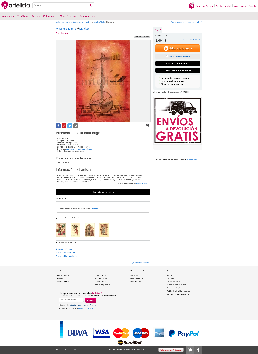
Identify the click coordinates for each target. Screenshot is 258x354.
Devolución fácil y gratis (172, 81)
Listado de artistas (173, 281)
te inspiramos (192, 160)
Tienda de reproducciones (176, 285)
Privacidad (81, 308)
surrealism (70, 149)
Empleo (60, 278)
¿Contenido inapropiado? (141, 263)
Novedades (7, 16)
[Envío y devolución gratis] (177, 121)
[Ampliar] (148, 127)
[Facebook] (198, 350)
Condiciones (91, 308)
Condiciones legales (174, 288)
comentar (94, 208)
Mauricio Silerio (99, 22)
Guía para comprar (101, 278)
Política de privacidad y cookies (178, 291)
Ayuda (219, 6)
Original (157, 30)
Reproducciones (100, 281)
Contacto (170, 278)
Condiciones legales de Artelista (83, 305)
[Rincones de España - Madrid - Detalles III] (106, 230)
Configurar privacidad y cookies (178, 294)
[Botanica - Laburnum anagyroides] (77, 230)
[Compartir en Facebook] (58, 125)
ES (57, 349)
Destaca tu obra (136, 281)
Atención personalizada (172, 84)
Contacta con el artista (103, 192)
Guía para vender (136, 278)
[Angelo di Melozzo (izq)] (63, 230)
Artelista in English (63, 281)
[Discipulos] (103, 81)
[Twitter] (190, 350)
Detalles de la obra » (191, 40)
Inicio (58, 22)
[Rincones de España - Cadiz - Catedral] (92, 230)
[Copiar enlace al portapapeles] (75, 125)
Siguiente (146, 36)
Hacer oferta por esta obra (178, 70)
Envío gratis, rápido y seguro (175, 78)
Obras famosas (68, 16)
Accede (252, 6)
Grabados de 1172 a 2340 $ (67, 253)
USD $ (185, 92)
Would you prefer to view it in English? (186, 22)
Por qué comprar (100, 275)
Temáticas (22, 16)
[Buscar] (90, 5)
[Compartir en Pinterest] (64, 125)
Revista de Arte (88, 16)
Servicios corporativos (102, 285)
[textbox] (63, 5)
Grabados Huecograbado (82, 22)
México (84, 28)
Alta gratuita (240, 6)
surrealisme (87, 149)
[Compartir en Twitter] (69, 125)
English (228, 6)
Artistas (36, 16)
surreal (78, 149)
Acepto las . (79, 305)
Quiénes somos (63, 275)
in (75, 349)
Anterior (138, 36)
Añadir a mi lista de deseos (179, 56)
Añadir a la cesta (180, 48)
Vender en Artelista (204, 6)
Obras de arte (66, 22)
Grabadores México (64, 249)
